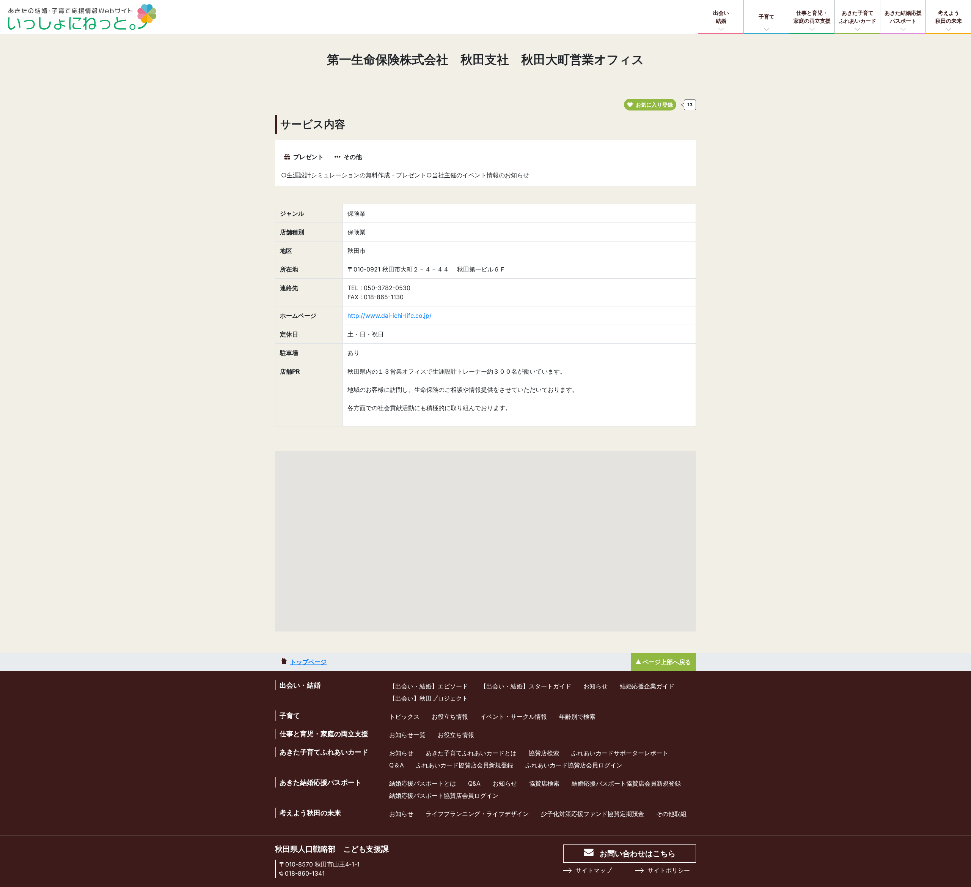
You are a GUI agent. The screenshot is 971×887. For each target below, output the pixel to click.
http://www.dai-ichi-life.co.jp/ (389, 315)
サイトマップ (593, 870)
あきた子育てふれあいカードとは (471, 753)
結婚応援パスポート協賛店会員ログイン (443, 795)
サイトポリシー (668, 870)
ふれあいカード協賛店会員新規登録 (464, 765)
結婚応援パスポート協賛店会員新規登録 (626, 783)
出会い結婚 (721, 16)
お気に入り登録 (654, 104)
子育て (767, 16)
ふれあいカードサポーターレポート (619, 753)
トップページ (308, 662)
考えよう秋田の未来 (948, 16)
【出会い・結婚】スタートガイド (525, 686)
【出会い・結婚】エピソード (428, 686)
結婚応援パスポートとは (422, 783)
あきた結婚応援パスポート (903, 16)
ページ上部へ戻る (667, 662)
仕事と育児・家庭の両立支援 (812, 16)
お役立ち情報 (450, 716)
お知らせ (595, 686)
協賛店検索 (544, 753)
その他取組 (671, 814)
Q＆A (396, 765)
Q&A (474, 783)
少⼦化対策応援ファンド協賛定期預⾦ (592, 814)
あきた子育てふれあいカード (857, 16)
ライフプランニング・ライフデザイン (477, 814)
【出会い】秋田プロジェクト (428, 698)
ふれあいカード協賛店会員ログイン (573, 765)
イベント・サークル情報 (513, 716)
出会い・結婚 (300, 685)
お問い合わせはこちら (638, 853)
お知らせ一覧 (407, 735)
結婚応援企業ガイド (647, 686)
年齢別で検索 (577, 716)
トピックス (404, 716)
